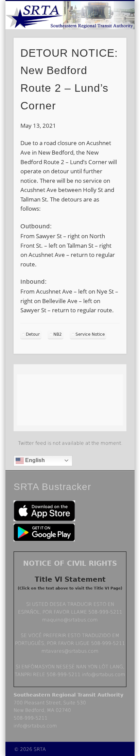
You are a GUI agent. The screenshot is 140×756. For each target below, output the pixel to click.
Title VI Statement (70, 579)
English (34, 460)
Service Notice (90, 334)
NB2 (57, 334)
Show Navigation (110, 60)
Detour (33, 334)
